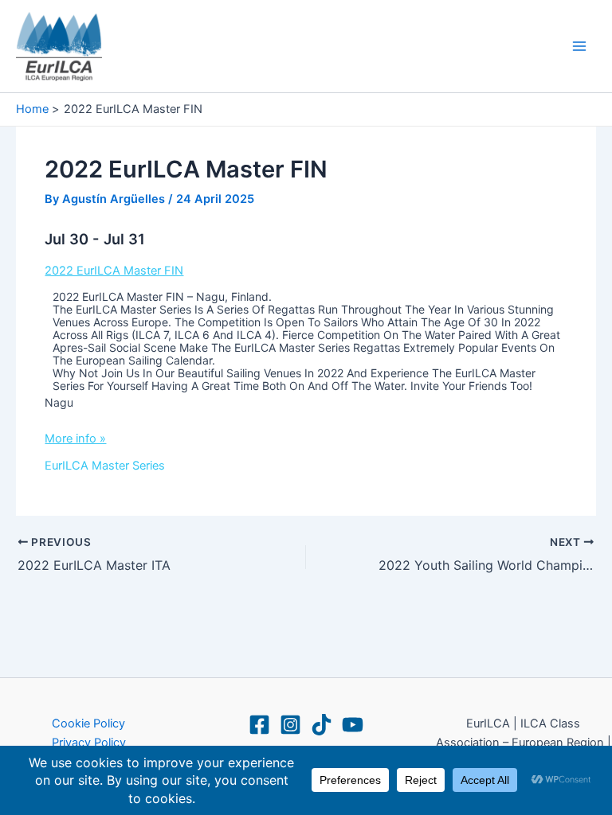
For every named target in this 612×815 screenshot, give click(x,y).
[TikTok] (321, 724)
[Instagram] (290, 724)
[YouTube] (352, 724)
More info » (75, 438)
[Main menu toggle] (579, 46)
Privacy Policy (89, 742)
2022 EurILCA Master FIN (114, 270)
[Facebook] (259, 724)
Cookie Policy (88, 723)
